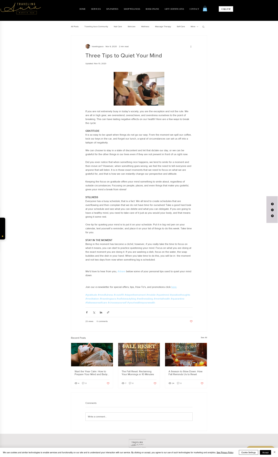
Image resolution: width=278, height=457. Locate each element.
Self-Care (181, 26)
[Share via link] (108, 312)
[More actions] (191, 46)
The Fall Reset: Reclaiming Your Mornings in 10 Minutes (138, 373)
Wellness (145, 26)
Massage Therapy (163, 26)
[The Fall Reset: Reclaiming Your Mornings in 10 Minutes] (139, 354)
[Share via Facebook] (86, 312)
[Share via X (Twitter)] (94, 312)
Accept (265, 452)
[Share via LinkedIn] (101, 312)
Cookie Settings (248, 452)
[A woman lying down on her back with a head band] (92, 354)
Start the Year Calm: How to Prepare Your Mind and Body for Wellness (91, 373)
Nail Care (118, 26)
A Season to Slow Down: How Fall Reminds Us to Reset (185, 373)
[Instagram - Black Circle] (272, 210)
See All (204, 337)
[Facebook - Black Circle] (272, 204)
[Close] (274, 452)
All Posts (75, 26)
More (193, 26)
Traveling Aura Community (96, 26)
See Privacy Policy (225, 452)
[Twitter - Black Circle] (272, 216)
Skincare (131, 26)
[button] (205, 8)
